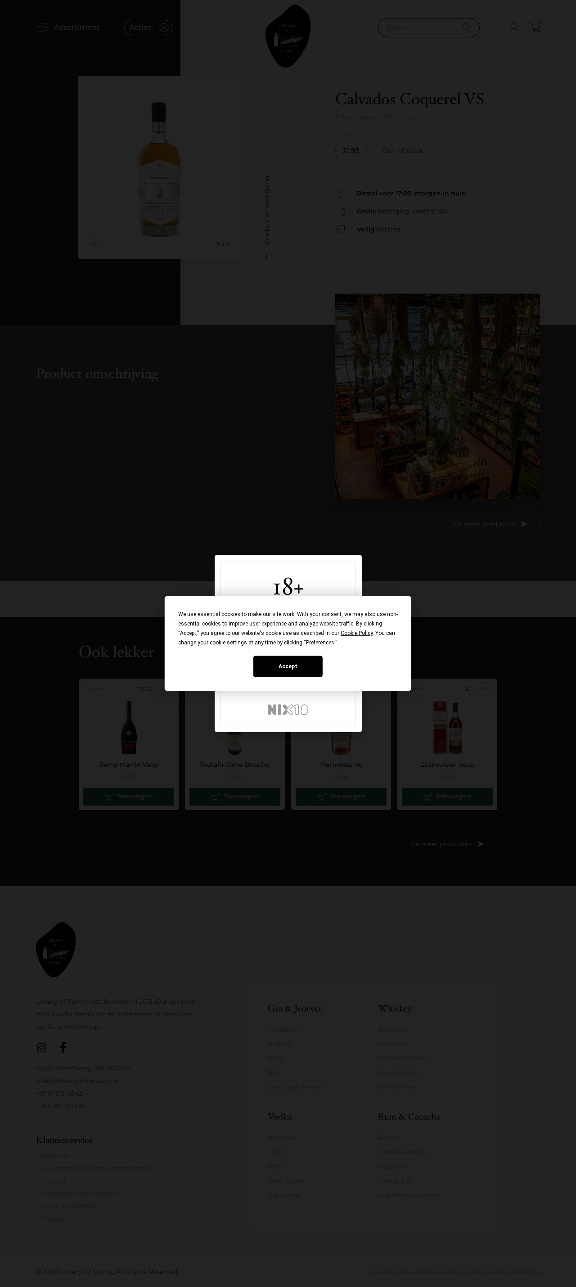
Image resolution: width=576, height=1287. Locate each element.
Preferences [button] (320, 642)
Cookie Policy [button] (357, 633)
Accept (288, 666)
